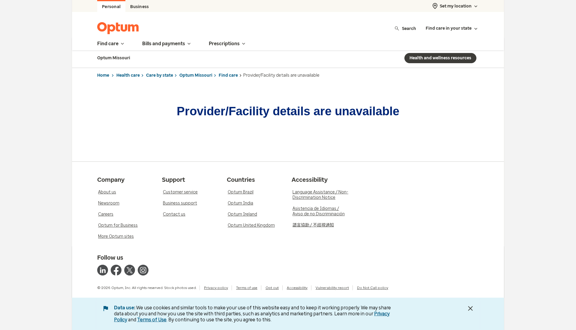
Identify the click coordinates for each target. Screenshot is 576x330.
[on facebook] (116, 270)
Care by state (159, 75)
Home (103, 75)
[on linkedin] (102, 270)
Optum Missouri (195, 75)
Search (409, 28)
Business (139, 6)
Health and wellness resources (440, 57)
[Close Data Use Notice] (470, 308)
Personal (111, 6)
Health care (128, 75)
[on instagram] (143, 270)
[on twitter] (129, 270)
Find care (228, 75)
